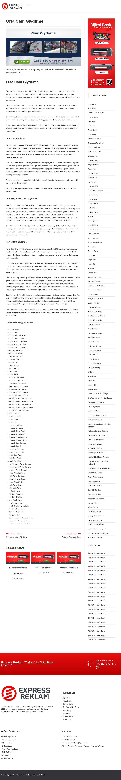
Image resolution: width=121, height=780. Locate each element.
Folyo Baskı (92, 108)
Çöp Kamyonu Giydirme (96, 453)
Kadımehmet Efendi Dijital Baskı (18, 571)
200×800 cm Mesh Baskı (96, 592)
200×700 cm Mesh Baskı (96, 640)
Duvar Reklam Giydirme (96, 286)
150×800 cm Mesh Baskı (96, 596)
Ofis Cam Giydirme (94, 512)
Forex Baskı (92, 182)
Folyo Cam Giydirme (95, 537)
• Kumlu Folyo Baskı (8, 740)
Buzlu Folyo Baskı (94, 152)
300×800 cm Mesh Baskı (96, 583)
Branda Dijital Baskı (95, 320)
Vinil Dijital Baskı (94, 325)
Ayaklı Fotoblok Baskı (95, 190)
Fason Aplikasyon (94, 481)
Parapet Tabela (93, 503)
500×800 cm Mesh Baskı (96, 575)
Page (112, 775)
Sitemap (95, 775)
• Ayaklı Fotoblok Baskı (9, 749)
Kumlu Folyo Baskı (94, 147)
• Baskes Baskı (67, 704)
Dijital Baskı (92, 104)
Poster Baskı (92, 273)
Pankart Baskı (93, 251)
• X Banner (5, 755)
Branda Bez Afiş (93, 359)
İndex (118, 775)
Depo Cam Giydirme (95, 520)
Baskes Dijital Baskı (95, 311)
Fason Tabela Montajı (95, 477)
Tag (106, 775)
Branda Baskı (92, 130)
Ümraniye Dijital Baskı (67, 775)
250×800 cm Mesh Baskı (96, 588)
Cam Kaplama (93, 225)
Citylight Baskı (93, 160)
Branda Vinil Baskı (94, 363)
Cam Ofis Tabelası (94, 490)
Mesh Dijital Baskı (94, 329)
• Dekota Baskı (6, 746)
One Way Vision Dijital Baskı (98, 316)
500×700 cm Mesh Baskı (96, 622)
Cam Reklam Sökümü (95, 420)
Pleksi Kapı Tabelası (95, 486)
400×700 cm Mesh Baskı (96, 627)
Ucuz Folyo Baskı (94, 407)
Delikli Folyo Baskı (94, 303)
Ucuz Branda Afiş (94, 368)
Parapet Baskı (93, 204)
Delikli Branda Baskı (95, 346)
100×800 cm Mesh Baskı (96, 601)
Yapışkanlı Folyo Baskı (96, 299)
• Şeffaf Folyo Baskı (8, 737)
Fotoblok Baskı (93, 186)
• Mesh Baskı (66, 710)
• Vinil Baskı (66, 713)
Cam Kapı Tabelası (94, 494)
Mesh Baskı (92, 121)
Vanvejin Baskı (93, 389)
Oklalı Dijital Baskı (43, 568)
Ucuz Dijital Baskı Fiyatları (97, 415)
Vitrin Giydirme (93, 507)
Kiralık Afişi (92, 385)
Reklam (80, 775)
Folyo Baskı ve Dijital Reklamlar (99, 468)
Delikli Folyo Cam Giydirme (97, 529)
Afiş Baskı (91, 268)
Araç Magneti (92, 199)
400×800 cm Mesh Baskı (96, 579)
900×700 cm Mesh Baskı (96, 605)
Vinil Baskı (91, 126)
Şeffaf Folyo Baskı (94, 139)
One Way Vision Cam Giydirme (98, 533)
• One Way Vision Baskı (70, 707)
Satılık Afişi (92, 381)
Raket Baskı (92, 169)
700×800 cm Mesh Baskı (96, 566)
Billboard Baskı (93, 156)
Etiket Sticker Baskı (95, 290)
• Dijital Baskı (66, 698)
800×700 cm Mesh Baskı (96, 609)
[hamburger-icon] (28, 6)
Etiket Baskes (93, 294)
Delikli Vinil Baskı (94, 342)
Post (101, 775)
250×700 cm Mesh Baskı (96, 635)
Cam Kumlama (93, 229)
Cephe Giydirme (93, 234)
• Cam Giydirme (7, 758)
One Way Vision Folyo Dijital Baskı (100, 398)
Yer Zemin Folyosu (94, 281)
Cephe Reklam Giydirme (96, 435)
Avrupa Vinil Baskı (94, 350)
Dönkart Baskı (93, 195)
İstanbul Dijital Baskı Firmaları (98, 457)
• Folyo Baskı (66, 701)
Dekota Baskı (92, 177)
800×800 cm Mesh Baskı (96, 562)
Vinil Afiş (91, 372)
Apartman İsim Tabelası (96, 499)
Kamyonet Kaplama (95, 444)
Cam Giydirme (93, 221)
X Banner (91, 216)
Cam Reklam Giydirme (96, 440)
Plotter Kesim (92, 208)
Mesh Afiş (91, 264)
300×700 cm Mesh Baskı (96, 631)
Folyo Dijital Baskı (94, 307)
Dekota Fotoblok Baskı (96, 402)
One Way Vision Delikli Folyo (98, 394)
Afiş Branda (92, 376)
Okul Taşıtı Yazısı (94, 238)
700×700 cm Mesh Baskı (96, 614)
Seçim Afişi (92, 260)
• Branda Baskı (67, 716)
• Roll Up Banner (7, 752)
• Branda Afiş (66, 719)
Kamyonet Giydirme (95, 242)
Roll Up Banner (93, 212)
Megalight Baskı (93, 165)
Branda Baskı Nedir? (95, 473)
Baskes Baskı (93, 117)
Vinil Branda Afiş (93, 355)
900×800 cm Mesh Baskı (96, 558)
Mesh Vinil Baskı (94, 337)
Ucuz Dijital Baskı (94, 411)
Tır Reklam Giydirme (95, 448)
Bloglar (97, 545)
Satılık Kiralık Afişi (94, 277)
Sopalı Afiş (91, 255)
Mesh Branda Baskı (95, 333)
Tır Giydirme (92, 247)
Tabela (87, 775)
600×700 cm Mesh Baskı (96, 618)
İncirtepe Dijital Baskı (68, 568)
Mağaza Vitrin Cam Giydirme (98, 431)
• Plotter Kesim (6, 743)
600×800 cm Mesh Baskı (96, 570)
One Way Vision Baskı (96, 113)
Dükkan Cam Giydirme (96, 525)
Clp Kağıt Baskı (93, 173)
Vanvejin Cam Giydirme (96, 516)
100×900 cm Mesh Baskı (96, 553)
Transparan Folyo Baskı (96, 143)
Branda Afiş (92, 134)
